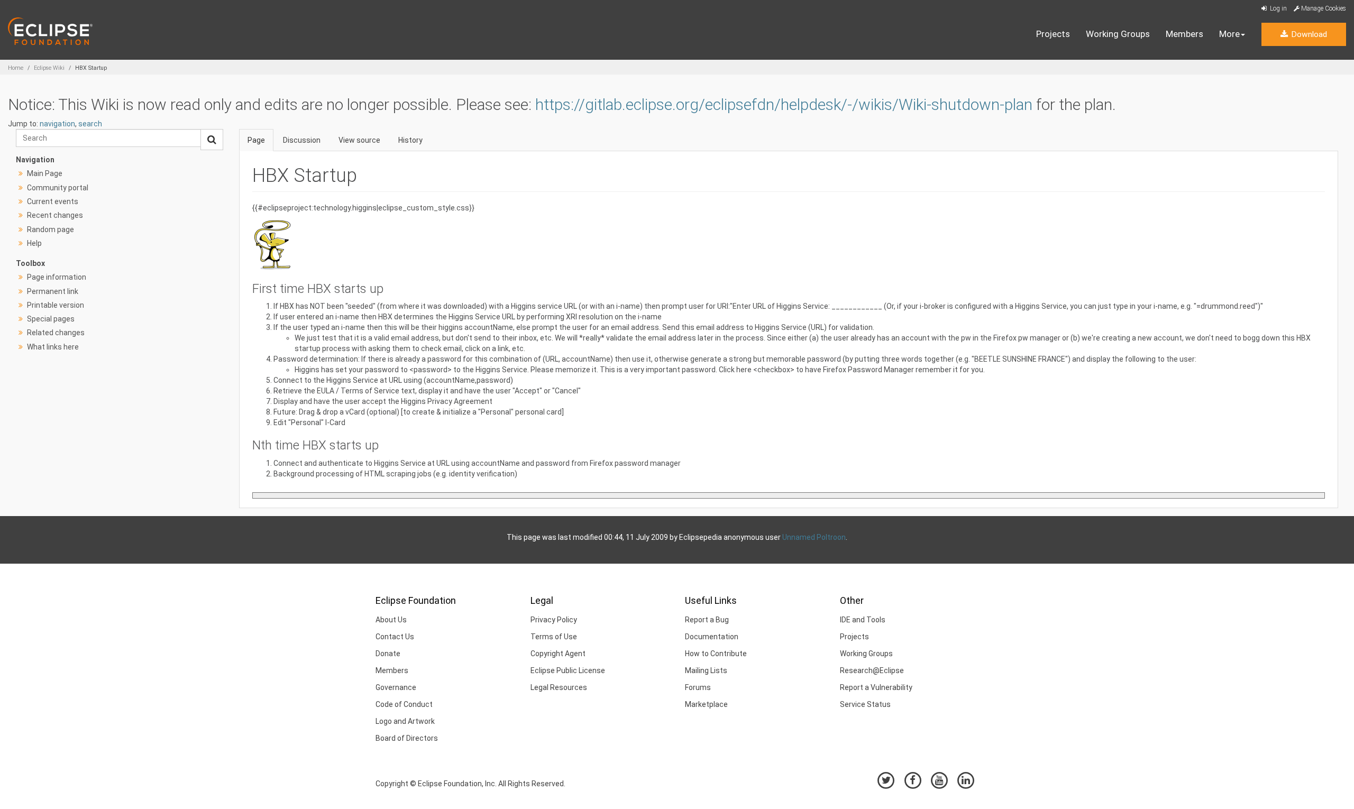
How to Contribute (716, 653)
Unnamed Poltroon (814, 537)
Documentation (711, 636)
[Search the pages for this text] (211, 139)
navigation (57, 123)
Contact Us (395, 636)
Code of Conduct (404, 704)
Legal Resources (558, 687)
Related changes (56, 332)
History (410, 140)
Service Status (865, 704)
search (90, 123)
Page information (56, 277)
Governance (396, 687)
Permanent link (52, 291)
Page (256, 140)
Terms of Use (553, 636)
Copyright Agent (557, 653)
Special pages (51, 319)
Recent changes (55, 215)
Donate (388, 653)
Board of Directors (407, 738)
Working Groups (1118, 34)
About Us (391, 619)
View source (359, 140)
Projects (1053, 34)
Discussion (302, 140)
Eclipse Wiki (49, 68)
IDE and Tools (862, 619)
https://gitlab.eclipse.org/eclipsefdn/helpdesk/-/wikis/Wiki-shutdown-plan (783, 104)
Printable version (55, 305)
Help (34, 243)
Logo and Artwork (405, 721)
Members (1184, 34)
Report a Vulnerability (876, 687)
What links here (53, 347)
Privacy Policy (553, 619)
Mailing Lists (706, 670)
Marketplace (706, 704)
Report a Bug (707, 619)
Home (15, 68)
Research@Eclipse (872, 670)
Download (1308, 34)
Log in (1277, 8)
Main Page (44, 173)
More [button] (1229, 34)
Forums (698, 687)
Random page (50, 229)
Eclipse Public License (567, 670)
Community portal (57, 187)
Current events (52, 201)
